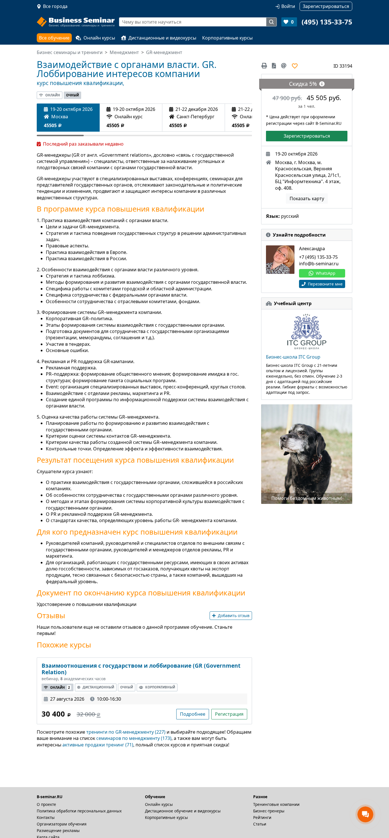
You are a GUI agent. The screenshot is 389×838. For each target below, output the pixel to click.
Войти (288, 6)
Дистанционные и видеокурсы (162, 38)
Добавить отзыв (233, 615)
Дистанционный (98, 687)
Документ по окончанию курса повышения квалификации (141, 593)
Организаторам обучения (62, 824)
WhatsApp (325, 273)
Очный (72, 95)
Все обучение (54, 38)
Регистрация (229, 714)
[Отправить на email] (284, 66)
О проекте (46, 804)
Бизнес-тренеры (268, 811)
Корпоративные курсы (227, 38)
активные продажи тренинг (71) (97, 745)
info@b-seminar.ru (319, 263)
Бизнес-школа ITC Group (293, 357)
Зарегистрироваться (307, 136)
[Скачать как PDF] (274, 66)
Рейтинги (262, 817)
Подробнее (192, 714)
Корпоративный (160, 687)
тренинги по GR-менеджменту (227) (125, 732)
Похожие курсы (64, 645)
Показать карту (307, 198)
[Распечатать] (265, 66)
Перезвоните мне (325, 284)
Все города (55, 6)
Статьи (259, 824)
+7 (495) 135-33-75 (318, 257)
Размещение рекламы (58, 830)
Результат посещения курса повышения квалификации (135, 460)
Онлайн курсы (99, 38)
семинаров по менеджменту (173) (133, 738)
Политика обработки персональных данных (79, 811)
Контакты (46, 817)
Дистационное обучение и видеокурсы (183, 811)
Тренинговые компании (276, 804)
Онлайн (52, 95)
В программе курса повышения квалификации (120, 209)
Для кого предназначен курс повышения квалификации (137, 532)
